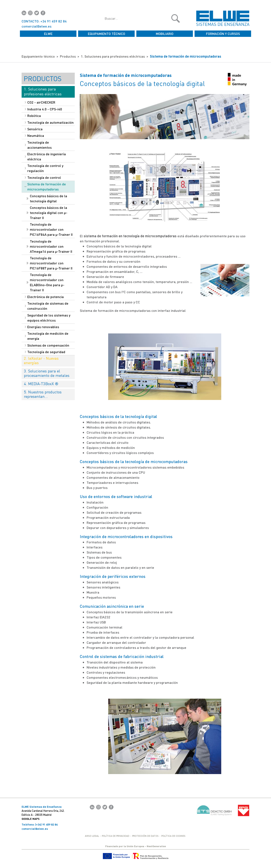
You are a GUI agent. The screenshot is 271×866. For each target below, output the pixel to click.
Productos (68, 56)
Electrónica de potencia (45, 296)
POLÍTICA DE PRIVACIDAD (115, 835)
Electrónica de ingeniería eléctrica (46, 156)
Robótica (34, 115)
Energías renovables (43, 327)
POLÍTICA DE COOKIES (173, 835)
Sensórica (35, 129)
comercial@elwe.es (36, 26)
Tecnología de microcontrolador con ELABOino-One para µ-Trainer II (47, 282)
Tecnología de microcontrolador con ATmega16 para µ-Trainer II (51, 246)
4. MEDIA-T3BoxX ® (41, 383)
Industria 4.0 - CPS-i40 (44, 109)
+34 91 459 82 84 (53, 21)
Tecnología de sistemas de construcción (47, 306)
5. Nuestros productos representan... (43, 394)
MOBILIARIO (164, 33)
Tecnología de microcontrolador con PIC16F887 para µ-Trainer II (51, 263)
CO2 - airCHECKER (41, 102)
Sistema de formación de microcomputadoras (185, 56)
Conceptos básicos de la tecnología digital (48, 198)
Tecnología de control (44, 177)
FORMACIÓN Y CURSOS (223, 33)
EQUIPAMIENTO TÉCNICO (106, 33)
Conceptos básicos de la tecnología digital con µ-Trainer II (48, 212)
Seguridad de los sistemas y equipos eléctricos (48, 317)
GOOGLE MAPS (31, 818)
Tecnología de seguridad (46, 352)
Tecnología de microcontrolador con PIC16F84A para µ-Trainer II (51, 229)
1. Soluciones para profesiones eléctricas (113, 56)
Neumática (35, 135)
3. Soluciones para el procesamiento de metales (46, 373)
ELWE (48, 33)
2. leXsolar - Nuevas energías (41, 360)
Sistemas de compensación (48, 345)
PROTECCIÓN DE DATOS (145, 835)
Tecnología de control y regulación (45, 168)
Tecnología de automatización (50, 122)
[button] (175, 18)
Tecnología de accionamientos (39, 145)
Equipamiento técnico (38, 56)
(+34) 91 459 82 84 (46, 824)
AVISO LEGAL (92, 835)
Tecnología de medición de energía (47, 336)
